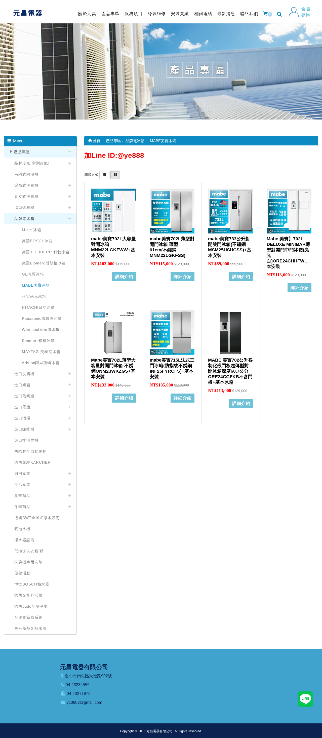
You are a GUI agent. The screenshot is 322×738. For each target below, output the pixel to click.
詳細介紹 (124, 276)
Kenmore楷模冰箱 (38, 340)
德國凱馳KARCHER (32, 462)
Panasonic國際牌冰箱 (42, 318)
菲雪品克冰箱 (34, 296)
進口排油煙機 (26, 440)
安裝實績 (180, 13)
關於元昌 (87, 13)
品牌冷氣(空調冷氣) (32, 163)
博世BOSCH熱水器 (31, 584)
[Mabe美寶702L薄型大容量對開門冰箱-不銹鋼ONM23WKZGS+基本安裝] (113, 332)
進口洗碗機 (24, 374)
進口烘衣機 (24, 207)
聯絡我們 (249, 13)
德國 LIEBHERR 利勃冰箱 (45, 252)
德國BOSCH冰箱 (37, 241)
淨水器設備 (24, 540)
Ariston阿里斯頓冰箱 (40, 363)
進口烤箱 (22, 385)
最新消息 (226, 13)
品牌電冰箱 (24, 218)
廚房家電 (22, 473)
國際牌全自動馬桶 (30, 451)
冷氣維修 (157, 13)
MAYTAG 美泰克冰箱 (41, 351)
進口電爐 (22, 407)
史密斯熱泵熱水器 (30, 628)
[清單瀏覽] (104, 175)
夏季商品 (22, 495)
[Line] (305, 699)
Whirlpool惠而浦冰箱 (40, 329)
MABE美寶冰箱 (36, 285)
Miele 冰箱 (31, 230)
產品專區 (110, 13)
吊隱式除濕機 (26, 174)
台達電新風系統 (28, 617)
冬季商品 (22, 506)
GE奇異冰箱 (33, 274)
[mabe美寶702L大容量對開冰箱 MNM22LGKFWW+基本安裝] (113, 211)
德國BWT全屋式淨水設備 (37, 518)
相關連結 (203, 13)
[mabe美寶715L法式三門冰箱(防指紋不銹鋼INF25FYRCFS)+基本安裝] (172, 332)
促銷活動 (22, 573)
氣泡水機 (22, 529)
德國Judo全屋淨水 (31, 606)
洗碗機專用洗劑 (28, 562)
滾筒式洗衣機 (26, 185)
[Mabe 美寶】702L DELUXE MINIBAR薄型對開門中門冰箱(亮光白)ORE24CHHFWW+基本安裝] (289, 211)
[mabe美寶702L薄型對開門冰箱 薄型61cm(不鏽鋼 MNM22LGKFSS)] (172, 211)
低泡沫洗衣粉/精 (29, 551)
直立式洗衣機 (26, 196)
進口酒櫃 (22, 418)
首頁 (96, 141)
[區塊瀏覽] (115, 175)
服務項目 (134, 13)
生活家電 (22, 484)
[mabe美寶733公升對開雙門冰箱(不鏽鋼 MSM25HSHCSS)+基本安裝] (230, 211)
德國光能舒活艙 (28, 595)
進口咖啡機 (24, 429)
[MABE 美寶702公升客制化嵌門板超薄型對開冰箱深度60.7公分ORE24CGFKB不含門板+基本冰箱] (230, 332)
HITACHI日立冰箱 (38, 307)
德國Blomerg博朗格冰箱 (44, 263)
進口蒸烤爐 (24, 396)
